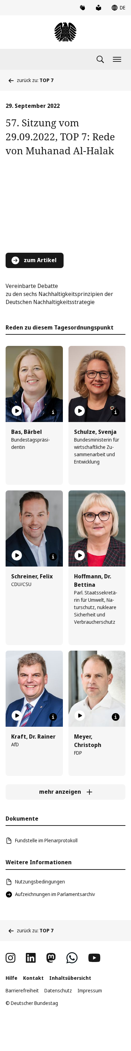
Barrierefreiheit (22, 990)
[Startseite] (65, 32)
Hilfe (11, 978)
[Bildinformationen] (53, 412)
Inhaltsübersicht (70, 978)
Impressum (90, 990)
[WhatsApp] (72, 957)
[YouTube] (94, 957)
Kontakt (33, 978)
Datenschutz (58, 990)
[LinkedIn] (31, 957)
